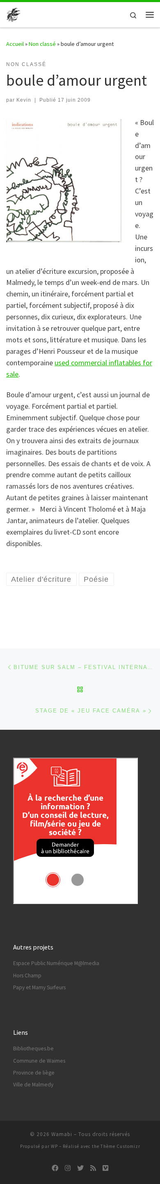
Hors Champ (27, 975)
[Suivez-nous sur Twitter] (80, 1168)
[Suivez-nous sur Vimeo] (105, 1168)
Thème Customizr (120, 1146)
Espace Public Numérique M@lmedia (56, 963)
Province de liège (34, 1072)
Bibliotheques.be (33, 1048)
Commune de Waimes (39, 1060)
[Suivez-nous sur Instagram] (68, 1168)
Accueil (15, 44)
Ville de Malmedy (33, 1084)
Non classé (42, 44)
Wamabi (61, 1134)
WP (54, 1146)
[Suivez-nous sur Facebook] (55, 1168)
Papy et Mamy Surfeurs (39, 987)
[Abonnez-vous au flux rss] (93, 1168)
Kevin (23, 100)
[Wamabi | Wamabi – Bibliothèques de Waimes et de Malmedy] (13, 13)
